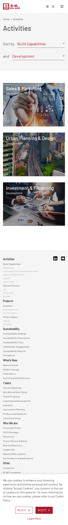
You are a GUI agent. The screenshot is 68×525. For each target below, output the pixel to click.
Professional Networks (14, 413)
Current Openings (12, 387)
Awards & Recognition (14, 454)
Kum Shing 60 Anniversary (16, 378)
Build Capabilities (12, 264)
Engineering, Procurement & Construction (20, 271)
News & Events (10, 365)
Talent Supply (8, 281)
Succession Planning (14, 409)
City (4, 289)
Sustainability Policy (13, 342)
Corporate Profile (12, 428)
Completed (7, 324)
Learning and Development (17, 401)
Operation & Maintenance (13, 274)
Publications (9, 373)
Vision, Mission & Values (15, 441)
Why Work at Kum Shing (15, 392)
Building (6, 296)
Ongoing (6, 321)
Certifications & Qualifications (18, 458)
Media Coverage (11, 369)
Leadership (9, 449)
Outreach (8, 405)
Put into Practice (11, 285)
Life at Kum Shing (12, 418)
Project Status (10, 317)
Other (6, 463)
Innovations (9, 355)
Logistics (6, 278)
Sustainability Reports (14, 351)
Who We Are (10, 423)
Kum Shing (16, 6)
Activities (8, 259)
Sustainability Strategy (14, 333)
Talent (7, 383)
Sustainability (11, 328)
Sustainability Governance (16, 338)
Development (14, 93)
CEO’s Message (11, 432)
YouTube (63, 258)
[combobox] (41, 44)
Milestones (8, 436)
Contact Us (8, 468)
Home (6, 19)
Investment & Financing (30, 188)
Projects (8, 301)
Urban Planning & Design (31, 138)
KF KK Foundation (12, 472)
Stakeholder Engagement (16, 346)
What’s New (10, 360)
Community (8, 293)
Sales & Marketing (24, 88)
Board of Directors (12, 445)
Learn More (34, 518)
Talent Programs (11, 396)
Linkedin (55, 258)
